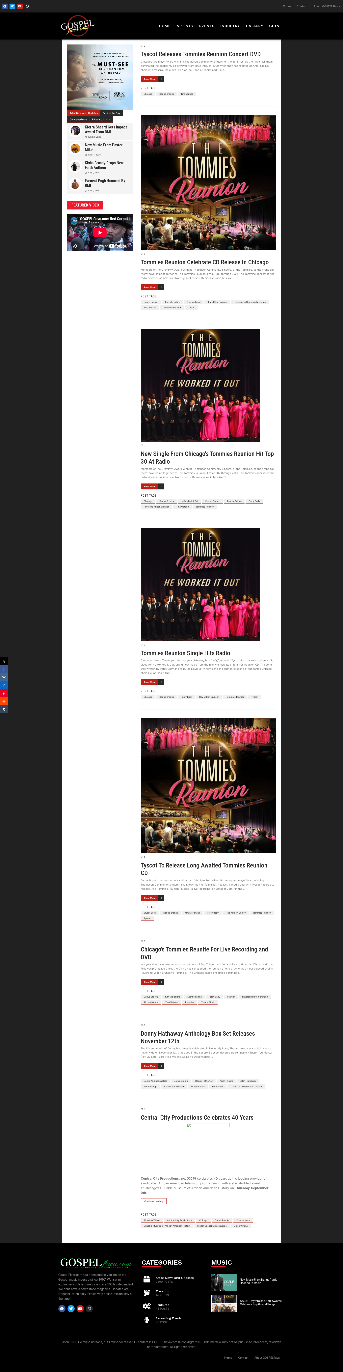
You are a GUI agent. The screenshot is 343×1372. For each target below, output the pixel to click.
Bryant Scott (150, 912)
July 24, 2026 (94, 137)
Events (206, 25)
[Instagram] (27, 6)
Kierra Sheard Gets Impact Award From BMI (106, 129)
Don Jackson (243, 1220)
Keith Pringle (226, 1081)
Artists (184, 25)
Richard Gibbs (151, 1002)
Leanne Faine (193, 302)
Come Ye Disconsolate (155, 1081)
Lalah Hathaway (248, 1081)
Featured (163, 1305)
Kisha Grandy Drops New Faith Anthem (104, 165)
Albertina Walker (152, 1220)
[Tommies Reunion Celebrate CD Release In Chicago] (208, 182)
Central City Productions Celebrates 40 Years (197, 1117)
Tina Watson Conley (235, 912)
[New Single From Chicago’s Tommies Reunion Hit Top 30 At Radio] (208, 385)
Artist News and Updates (84, 113)
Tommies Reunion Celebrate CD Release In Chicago (205, 262)
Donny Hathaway (204, 1081)
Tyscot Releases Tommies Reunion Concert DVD (201, 54)
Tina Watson (187, 94)
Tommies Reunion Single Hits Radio (185, 653)
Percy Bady (254, 501)
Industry (230, 25)
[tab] (83, 113)
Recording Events (169, 1318)
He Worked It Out (189, 501)
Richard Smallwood (174, 1086)
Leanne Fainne (234, 501)
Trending (162, 1291)
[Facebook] (5, 6)
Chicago (148, 94)
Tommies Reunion (172, 307)
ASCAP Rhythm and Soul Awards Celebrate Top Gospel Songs (261, 1302)
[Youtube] (20, 6)
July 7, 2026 (93, 172)
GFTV (274, 25)
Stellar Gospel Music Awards (212, 1225)
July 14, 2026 (94, 154)
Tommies (189, 1002)
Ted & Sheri (218, 1086)
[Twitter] (12, 6)
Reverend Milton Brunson (156, 506)
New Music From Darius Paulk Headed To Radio (258, 1281)
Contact (302, 6)
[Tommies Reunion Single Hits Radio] (208, 584)
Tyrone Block (208, 1002)
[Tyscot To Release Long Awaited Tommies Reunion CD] (208, 785)
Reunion (231, 996)
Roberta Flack (198, 1086)
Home (287, 6)
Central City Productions (179, 1220)
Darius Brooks (166, 94)
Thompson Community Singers (250, 302)
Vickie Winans (241, 1225)
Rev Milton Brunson (217, 302)
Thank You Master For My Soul (246, 1086)
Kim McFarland (172, 302)
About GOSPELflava (326, 6)
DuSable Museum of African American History (167, 1225)
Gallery (254, 25)
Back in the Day (111, 113)
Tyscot (191, 307)
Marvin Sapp (150, 1086)
